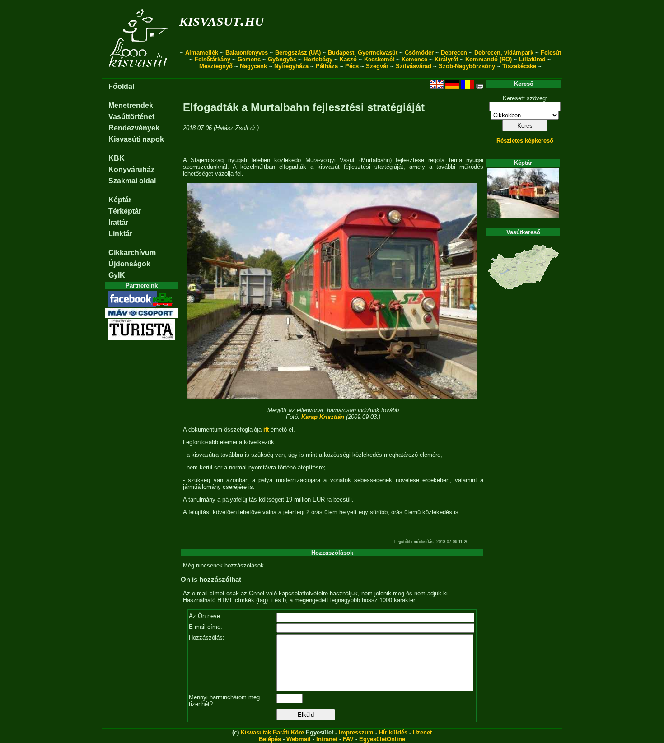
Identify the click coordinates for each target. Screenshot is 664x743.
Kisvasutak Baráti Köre (272, 732)
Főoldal (121, 86)
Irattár (118, 222)
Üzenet (422, 732)
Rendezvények (133, 128)
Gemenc (249, 59)
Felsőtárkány (212, 59)
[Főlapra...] (140, 73)
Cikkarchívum (132, 252)
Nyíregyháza (291, 66)
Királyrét (446, 59)
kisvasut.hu (221, 19)
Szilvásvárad (413, 66)
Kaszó (348, 59)
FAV (348, 739)
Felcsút (551, 52)
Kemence (414, 59)
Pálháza (327, 66)
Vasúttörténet (131, 117)
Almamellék (201, 52)
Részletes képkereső (524, 140)
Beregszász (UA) (298, 52)
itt (266, 429)
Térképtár (124, 211)
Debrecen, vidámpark (503, 52)
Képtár (119, 200)
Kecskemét (379, 59)
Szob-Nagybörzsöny (467, 66)
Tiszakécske (519, 66)
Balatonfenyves (246, 52)
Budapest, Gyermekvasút (362, 52)
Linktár (120, 233)
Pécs (352, 66)
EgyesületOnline (382, 739)
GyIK (116, 275)
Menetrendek (130, 105)
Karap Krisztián (322, 416)
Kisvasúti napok (136, 139)
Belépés (270, 739)
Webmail (298, 739)
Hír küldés (393, 732)
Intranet (326, 739)
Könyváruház (131, 169)
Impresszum (356, 732)
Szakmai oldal (132, 181)
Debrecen (454, 52)
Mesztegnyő (216, 66)
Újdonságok (129, 264)
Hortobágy (318, 59)
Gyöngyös (282, 59)
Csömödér (419, 52)
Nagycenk (253, 66)
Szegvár (377, 66)
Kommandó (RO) (488, 59)
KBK (116, 158)
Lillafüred (532, 59)
